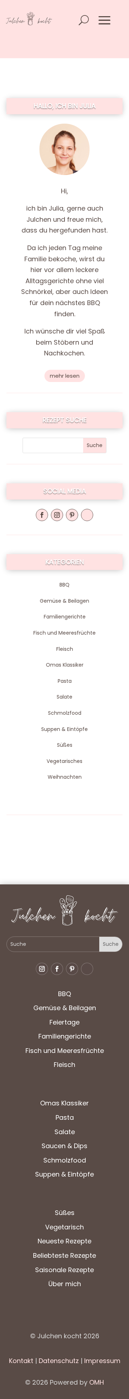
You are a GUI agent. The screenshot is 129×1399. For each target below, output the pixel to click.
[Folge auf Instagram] (57, 515)
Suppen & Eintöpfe (64, 729)
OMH (96, 1382)
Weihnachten (65, 777)
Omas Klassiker (64, 664)
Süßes (64, 745)
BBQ (64, 584)
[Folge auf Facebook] (42, 515)
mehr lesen (65, 375)
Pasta (65, 681)
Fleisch (64, 649)
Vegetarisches (64, 761)
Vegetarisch (64, 1227)
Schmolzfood (64, 713)
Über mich (64, 1283)
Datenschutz (58, 1360)
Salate (64, 696)
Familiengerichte (65, 616)
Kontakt (21, 1360)
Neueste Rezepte (64, 1241)
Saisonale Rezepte (64, 1269)
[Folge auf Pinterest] (72, 515)
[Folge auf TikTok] (87, 515)
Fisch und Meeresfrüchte (64, 632)
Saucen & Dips (64, 1145)
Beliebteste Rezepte (64, 1255)
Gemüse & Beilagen (64, 600)
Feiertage (64, 1022)
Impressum (102, 1360)
